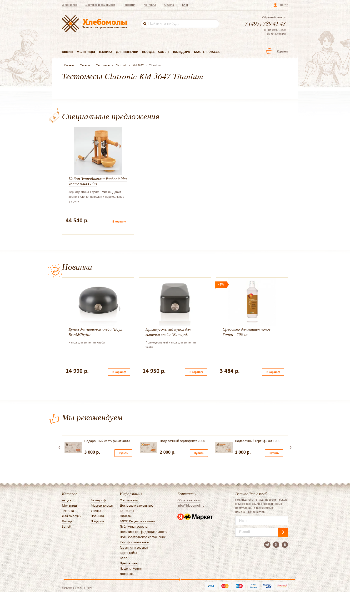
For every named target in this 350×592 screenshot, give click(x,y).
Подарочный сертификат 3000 (107, 441)
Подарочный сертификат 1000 (257, 441)
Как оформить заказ (135, 542)
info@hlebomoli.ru (191, 505)
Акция (67, 52)
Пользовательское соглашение (143, 537)
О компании (129, 500)
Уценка (96, 511)
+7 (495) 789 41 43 (263, 23)
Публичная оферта (134, 526)
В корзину (119, 221)
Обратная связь (188, 500)
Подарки (97, 521)
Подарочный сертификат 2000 (182, 441)
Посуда (148, 52)
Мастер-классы (207, 52)
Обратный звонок (274, 17)
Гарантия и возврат (134, 547)
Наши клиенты (131, 568)
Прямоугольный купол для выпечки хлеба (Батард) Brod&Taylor (168, 334)
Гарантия (129, 4)
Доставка (127, 573)
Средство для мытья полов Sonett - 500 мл (246, 331)
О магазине (69, 4)
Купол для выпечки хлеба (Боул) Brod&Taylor (96, 331)
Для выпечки (127, 52)
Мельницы (85, 52)
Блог (185, 4)
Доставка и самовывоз (100, 4)
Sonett (164, 52)
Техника (105, 52)
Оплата (169, 4)
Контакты (150, 4)
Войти (284, 4)
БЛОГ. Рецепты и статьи (137, 521)
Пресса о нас (129, 563)
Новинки (97, 516)
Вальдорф (181, 52)
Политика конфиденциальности (144, 532)
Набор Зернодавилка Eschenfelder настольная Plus (98, 181)
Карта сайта (128, 552)
